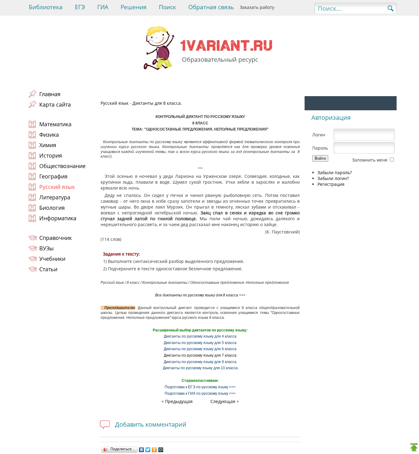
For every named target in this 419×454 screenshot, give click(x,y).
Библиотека (46, 7)
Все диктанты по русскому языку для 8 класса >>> (200, 295)
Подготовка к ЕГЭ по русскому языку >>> (200, 387)
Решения (134, 7)
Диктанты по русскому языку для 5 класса (200, 343)
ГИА (102, 7)
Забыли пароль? (334, 172)
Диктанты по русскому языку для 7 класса (200, 355)
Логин (318, 135)
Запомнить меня (369, 160)
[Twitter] (148, 450)
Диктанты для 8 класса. (157, 103)
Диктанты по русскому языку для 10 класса (200, 368)
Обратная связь (211, 7)
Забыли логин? (333, 178)
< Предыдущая (177, 401)
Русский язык (115, 103)
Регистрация (330, 184)
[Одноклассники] (154, 450)
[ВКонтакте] (141, 450)
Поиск (167, 7)
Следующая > (224, 401)
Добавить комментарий (150, 424)
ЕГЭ (80, 7)
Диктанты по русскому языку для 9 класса (200, 362)
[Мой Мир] (161, 450)
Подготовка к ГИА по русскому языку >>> (200, 393)
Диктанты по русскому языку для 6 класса (200, 349)
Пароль (320, 148)
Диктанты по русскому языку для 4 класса (200, 336)
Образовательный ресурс (220, 59)
